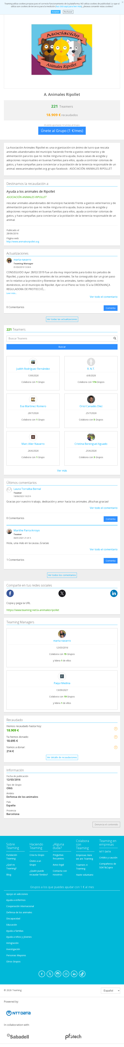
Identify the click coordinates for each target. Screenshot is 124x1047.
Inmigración (12, 943)
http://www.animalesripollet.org (22, 241)
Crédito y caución (108, 857)
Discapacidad (13, 918)
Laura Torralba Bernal (27, 489)
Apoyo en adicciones (17, 894)
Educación (11, 924)
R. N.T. (91, 369)
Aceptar (55, 11)
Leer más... (11, 293)
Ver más (62, 470)
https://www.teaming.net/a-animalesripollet (32, 610)
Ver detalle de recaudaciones (62, 757)
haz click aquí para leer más (68, 6)
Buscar (62, 346)
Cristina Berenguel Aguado (91, 444)
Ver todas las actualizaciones (62, 319)
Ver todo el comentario (104, 297)
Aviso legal (58, 864)
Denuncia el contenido (106, 824)
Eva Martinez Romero (33, 406)
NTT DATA (105, 851)
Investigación (13, 949)
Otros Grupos (13, 961)
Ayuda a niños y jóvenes (19, 936)
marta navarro (22, 259)
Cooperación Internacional (20, 906)
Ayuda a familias (14, 930)
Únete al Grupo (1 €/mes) (62, 130)
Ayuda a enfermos (16, 900)
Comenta (110, 308)
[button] (116, 728)
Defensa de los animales (19, 912)
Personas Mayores (16, 955)
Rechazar (68, 11)
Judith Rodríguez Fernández (33, 369)
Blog (8, 874)
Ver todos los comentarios (62, 575)
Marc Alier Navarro (33, 444)
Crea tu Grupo (37, 854)
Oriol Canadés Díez (91, 406)
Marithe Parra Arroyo (27, 530)
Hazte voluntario (84, 874)
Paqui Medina (62, 683)
